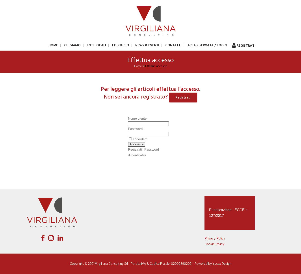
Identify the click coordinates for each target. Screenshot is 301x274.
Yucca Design (221, 264)
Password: (135, 129)
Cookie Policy (214, 244)
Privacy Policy (214, 238)
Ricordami (140, 139)
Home (138, 66)
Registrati (183, 97)
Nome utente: (137, 118)
